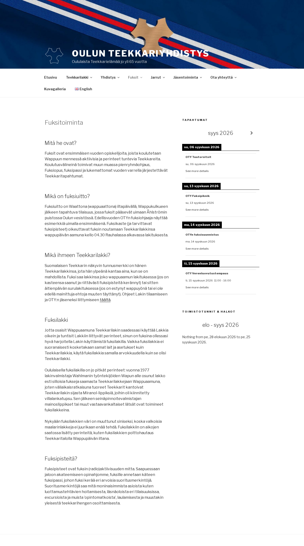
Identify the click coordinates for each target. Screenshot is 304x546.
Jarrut (156, 77)
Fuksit (133, 77)
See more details (197, 171)
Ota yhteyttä (221, 77)
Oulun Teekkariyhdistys (140, 53)
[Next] (251, 133)
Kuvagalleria (55, 89)
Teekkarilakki (77, 77)
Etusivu (50, 77)
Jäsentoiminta (185, 77)
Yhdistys (108, 77)
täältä (105, 300)
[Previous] (190, 133)
